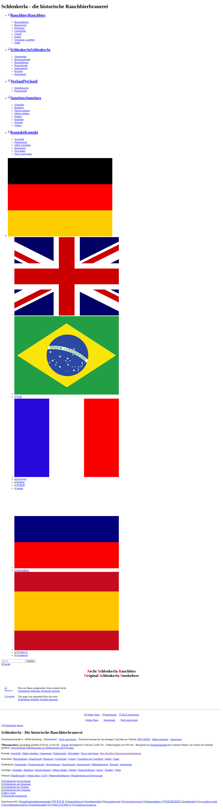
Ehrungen (19, 28)
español (43, 804)
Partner (18, 116)
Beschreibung (21, 22)
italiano (157, 801)
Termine (18, 122)
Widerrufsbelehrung (59, 775)
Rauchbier (37, 15)
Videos (18, 125)
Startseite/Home (86, 770)
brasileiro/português (40, 801)
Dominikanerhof (158, 745)
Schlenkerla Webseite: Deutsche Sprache (39, 691)
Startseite (19, 119)
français (116, 801)
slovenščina (22, 804)
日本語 (176, 801)
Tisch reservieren (23, 154)
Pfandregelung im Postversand (87, 775)
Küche (65, 745)
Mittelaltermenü (100, 764)
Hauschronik (21, 65)
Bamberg (19, 107)
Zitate (17, 42)
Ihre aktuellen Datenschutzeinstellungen (120, 753)
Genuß (17, 33)
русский (212, 801)
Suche (99, 770)
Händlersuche (21, 88)
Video (118, 770)
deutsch (79, 801)
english (97, 801)
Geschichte (20, 31)
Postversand (20, 90)
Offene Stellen (21, 113)
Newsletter (19, 151)
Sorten (17, 36)
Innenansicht (20, 68)
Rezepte (18, 71)
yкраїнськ (91, 804)
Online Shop (91, 720)
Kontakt (31, 132)
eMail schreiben (22, 145)
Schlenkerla (40, 50)
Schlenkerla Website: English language (38, 699)
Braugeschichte (22, 59)
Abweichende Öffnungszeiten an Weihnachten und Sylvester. (42, 747)
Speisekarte (20, 74)
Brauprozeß (20, 25)
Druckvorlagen (22, 110)
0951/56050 (143, 739)
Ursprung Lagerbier (24, 39)
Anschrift (19, 139)
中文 (61, 801)
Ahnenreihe (20, 56)
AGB (44, 775)
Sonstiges (33, 98)
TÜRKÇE (66, 804)
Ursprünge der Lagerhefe (90, 759)
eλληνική (138, 801)
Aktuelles (19, 104)
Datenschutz (20, 142)
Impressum (20, 148)
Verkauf (31, 81)
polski (192, 801)
